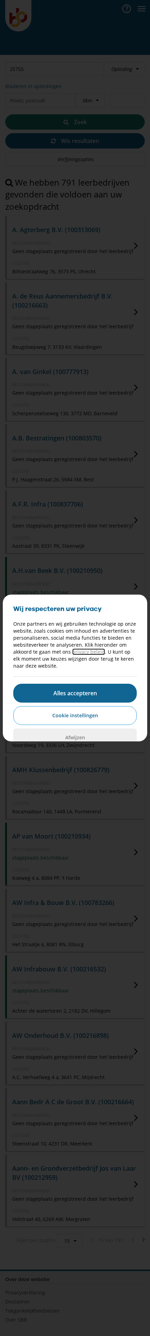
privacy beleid (88, 651)
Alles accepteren (75, 693)
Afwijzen (75, 737)
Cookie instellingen (75, 715)
